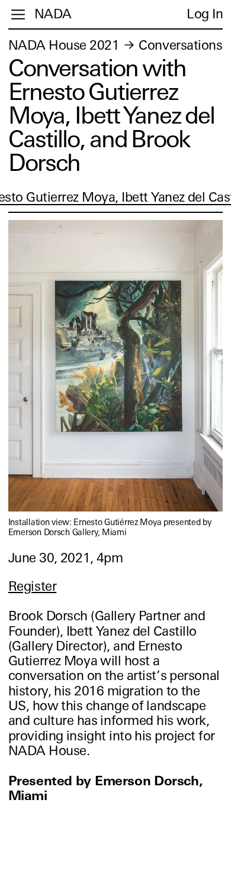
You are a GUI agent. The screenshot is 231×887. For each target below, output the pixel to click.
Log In (205, 14)
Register (32, 586)
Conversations (180, 45)
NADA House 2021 (64, 45)
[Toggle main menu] (18, 14)
